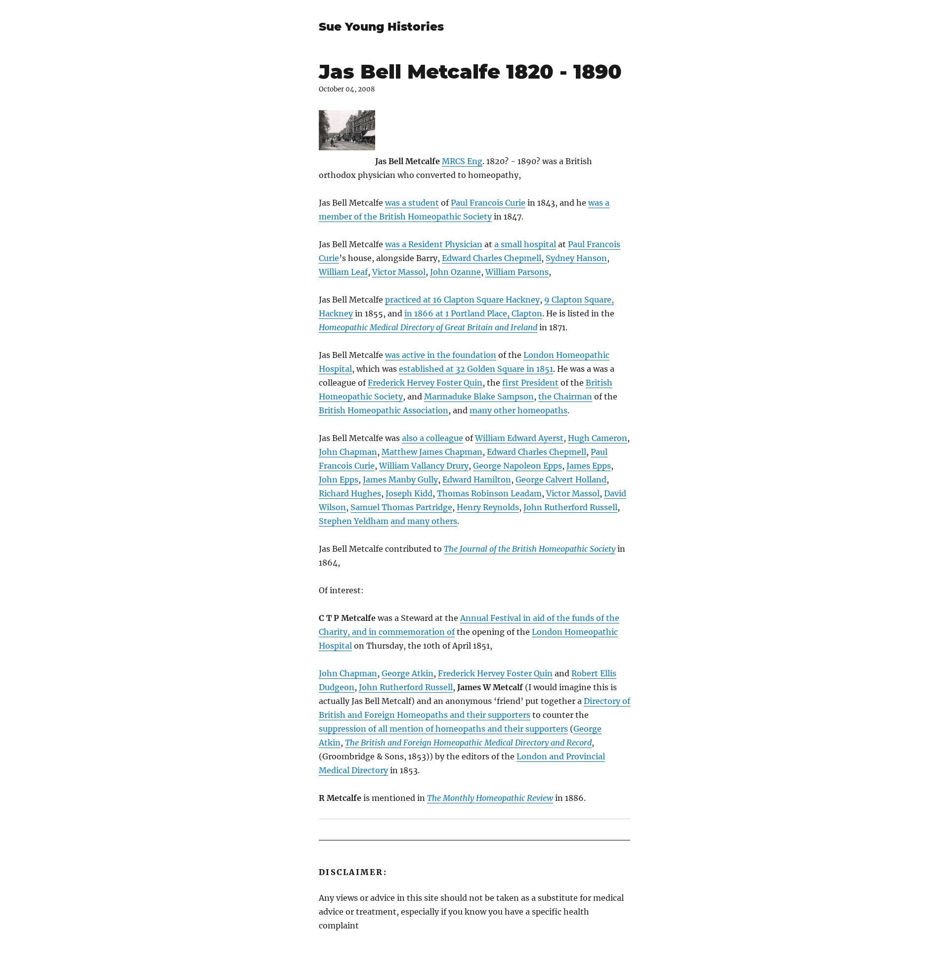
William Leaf (343, 272)
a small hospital (525, 244)
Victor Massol (399, 272)
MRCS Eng (462, 161)
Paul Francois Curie (488, 203)
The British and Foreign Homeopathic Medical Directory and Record (468, 742)
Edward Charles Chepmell (491, 258)
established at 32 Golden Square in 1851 (476, 369)
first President (530, 383)
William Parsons (517, 272)
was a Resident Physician (433, 244)
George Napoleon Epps (517, 466)
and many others (423, 521)
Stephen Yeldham (353, 521)
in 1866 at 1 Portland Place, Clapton (473, 313)
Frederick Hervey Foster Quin (425, 383)
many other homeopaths (518, 410)
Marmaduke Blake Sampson (479, 396)
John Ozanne (455, 272)
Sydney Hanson (576, 258)
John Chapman (348, 452)
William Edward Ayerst (519, 438)
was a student (412, 203)
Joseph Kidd (409, 493)
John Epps (338, 479)
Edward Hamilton (476, 479)
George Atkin (407, 673)
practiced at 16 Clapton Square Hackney (462, 300)
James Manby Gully (400, 479)
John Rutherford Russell (570, 507)
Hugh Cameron (597, 438)
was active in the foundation (440, 355)
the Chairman (565, 396)
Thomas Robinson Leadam (489, 493)
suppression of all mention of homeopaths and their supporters (443, 729)
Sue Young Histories (381, 27)
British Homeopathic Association (383, 410)
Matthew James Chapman (432, 452)
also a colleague (432, 438)
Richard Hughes (350, 493)
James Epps (588, 466)
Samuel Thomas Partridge (401, 507)
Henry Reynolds (488, 507)
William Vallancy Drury (424, 466)
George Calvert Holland (561, 479)
